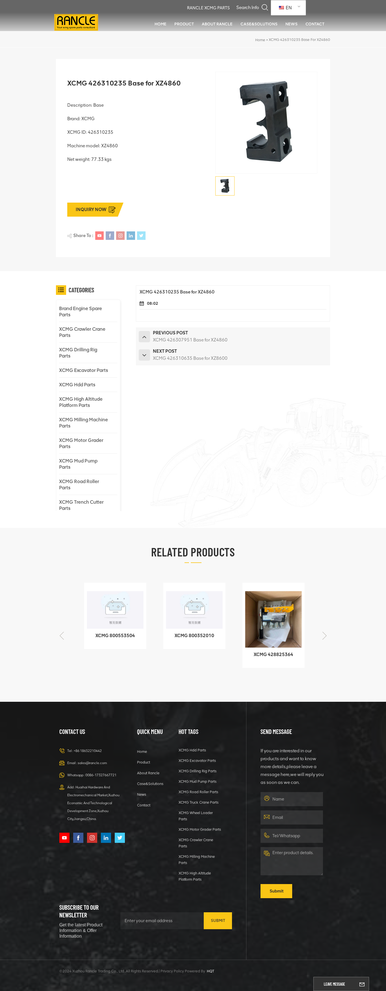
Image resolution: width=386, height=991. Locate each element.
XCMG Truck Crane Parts (198, 802)
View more (110, 642)
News (291, 24)
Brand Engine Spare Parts (80, 311)
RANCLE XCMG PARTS (208, 7)
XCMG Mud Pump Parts (78, 464)
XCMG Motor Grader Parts (81, 443)
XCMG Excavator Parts (83, 370)
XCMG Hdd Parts (77, 384)
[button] (324, 635)
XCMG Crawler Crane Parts (82, 332)
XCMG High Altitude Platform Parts (81, 402)
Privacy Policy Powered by (183, 971)
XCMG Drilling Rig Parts (78, 353)
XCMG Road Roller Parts (79, 484)
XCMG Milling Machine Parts (83, 423)
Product (184, 24)
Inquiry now (91, 209)
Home (160, 24)
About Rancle (217, 24)
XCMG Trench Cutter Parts (81, 505)
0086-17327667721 (100, 775)
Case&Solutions (258, 24)
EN (288, 7)
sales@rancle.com (92, 763)
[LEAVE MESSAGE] (362, 984)
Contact (314, 24)
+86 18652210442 (88, 751)
